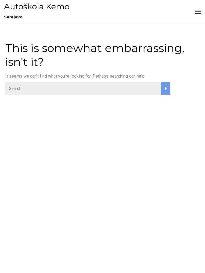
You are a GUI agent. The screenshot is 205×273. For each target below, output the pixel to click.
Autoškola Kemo (36, 6)
